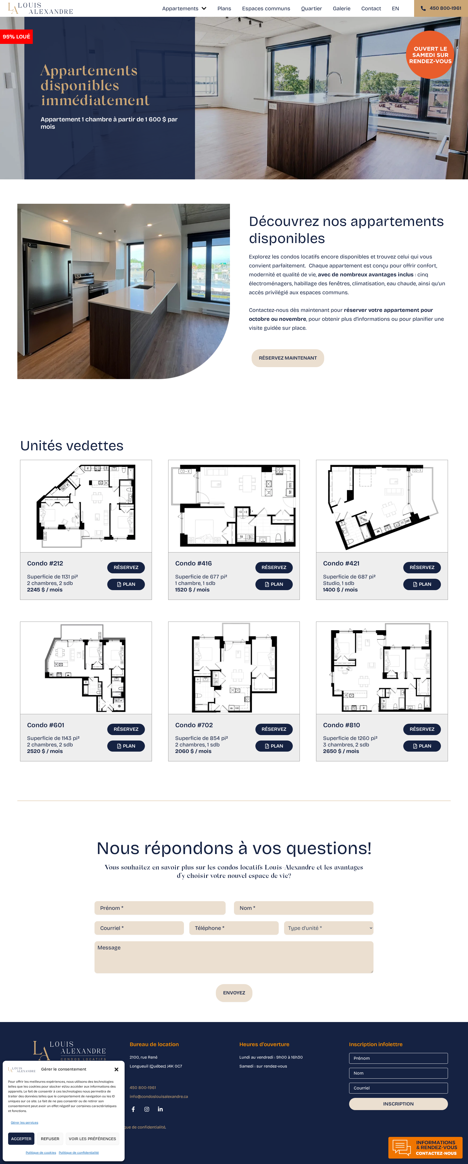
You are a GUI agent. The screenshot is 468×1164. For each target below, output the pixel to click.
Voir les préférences (92, 1138)
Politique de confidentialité (79, 1153)
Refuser (50, 1138)
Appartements (180, 8)
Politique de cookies (41, 1153)
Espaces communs (266, 8)
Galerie (341, 8)
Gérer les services (24, 1122)
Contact (371, 8)
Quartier (311, 8)
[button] (116, 1069)
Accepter (21, 1138)
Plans (224, 8)
